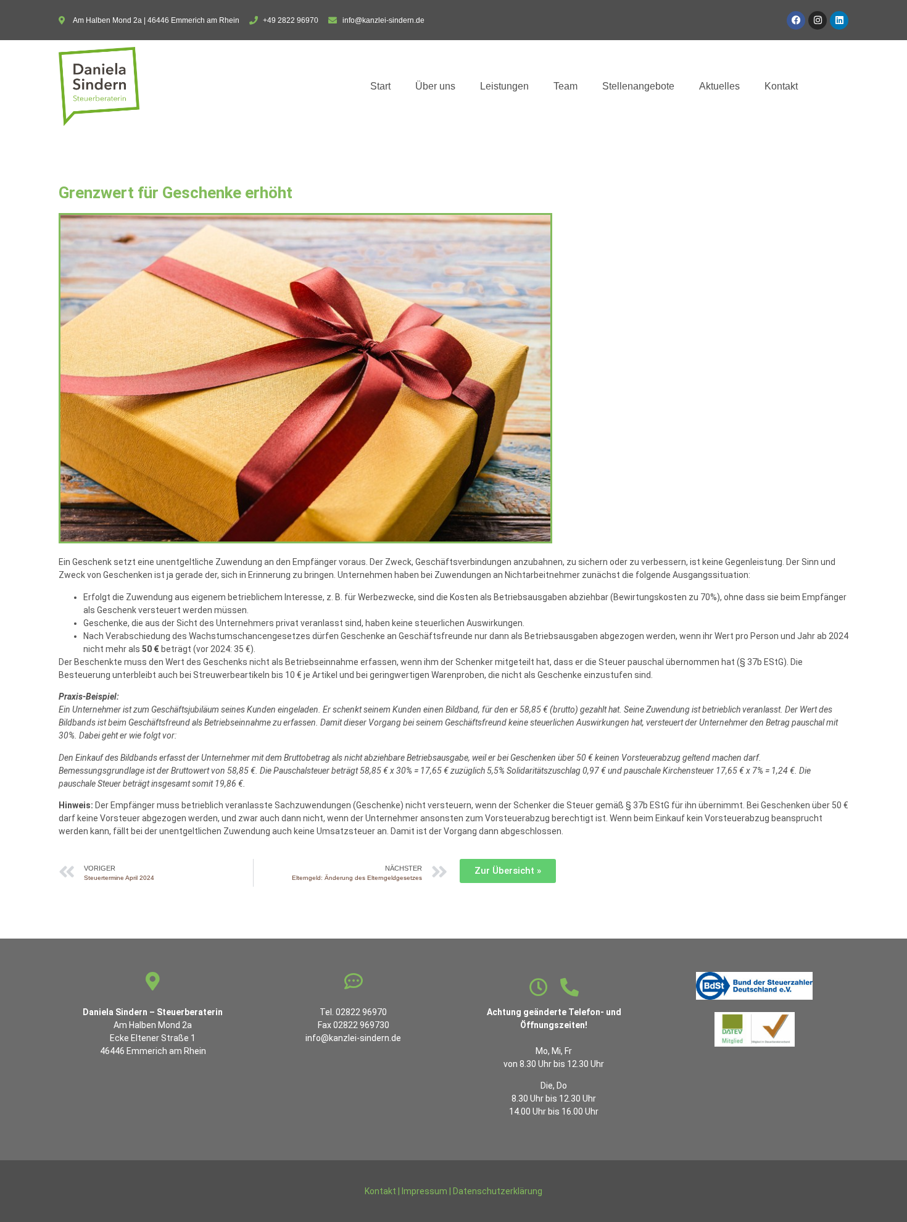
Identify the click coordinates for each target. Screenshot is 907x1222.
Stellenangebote (638, 86)
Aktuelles (719, 86)
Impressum (424, 1191)
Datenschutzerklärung (497, 1191)
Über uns (435, 86)
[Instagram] (817, 20)
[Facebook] (796, 20)
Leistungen (504, 86)
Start (380, 86)
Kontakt (781, 86)
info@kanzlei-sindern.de (353, 1038)
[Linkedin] (839, 20)
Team (565, 86)
